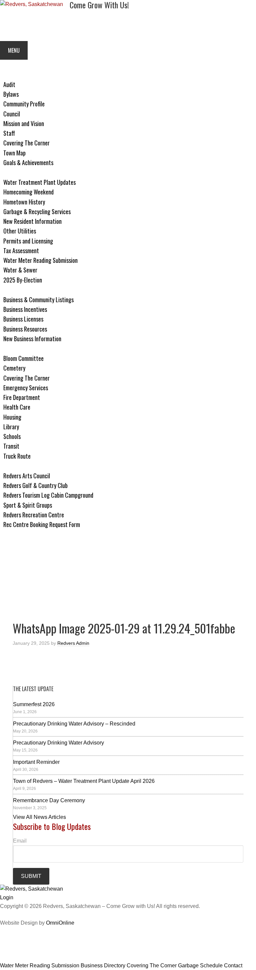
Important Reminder (36, 762)
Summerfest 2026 (34, 704)
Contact (233, 965)
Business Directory (103, 965)
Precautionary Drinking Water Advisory (58, 743)
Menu (14, 50)
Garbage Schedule (200, 965)
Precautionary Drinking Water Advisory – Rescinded (74, 723)
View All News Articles (39, 817)
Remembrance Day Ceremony (49, 800)
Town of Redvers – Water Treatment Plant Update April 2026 (84, 781)
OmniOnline (60, 923)
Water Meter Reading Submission (39, 965)
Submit (31, 876)
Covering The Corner (152, 965)
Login (6, 897)
